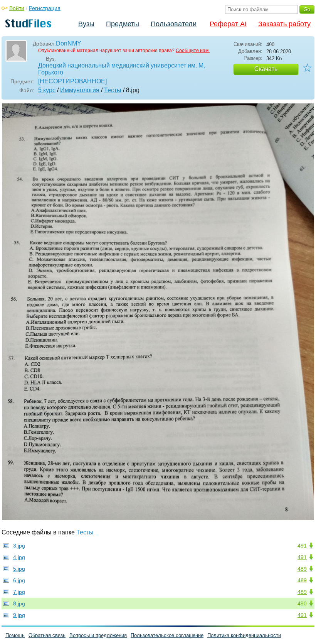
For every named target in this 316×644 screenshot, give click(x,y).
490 (302, 603)
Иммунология (79, 90)
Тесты (112, 90)
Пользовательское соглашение (167, 635)
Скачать (265, 69)
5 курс (46, 90)
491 (302, 546)
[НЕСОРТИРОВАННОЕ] (72, 81)
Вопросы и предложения (98, 635)
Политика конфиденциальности (244, 635)
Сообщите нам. (193, 50)
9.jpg (19, 615)
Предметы (122, 24)
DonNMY (68, 43)
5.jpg (19, 569)
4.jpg (19, 557)
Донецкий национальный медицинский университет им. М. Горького (121, 69)
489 (302, 569)
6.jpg (19, 580)
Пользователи (174, 24)
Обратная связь (47, 635)
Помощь (15, 635)
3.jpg (19, 546)
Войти (16, 8)
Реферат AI (228, 24)
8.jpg (19, 603)
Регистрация (45, 8)
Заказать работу (284, 24)
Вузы (86, 24)
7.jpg (19, 592)
